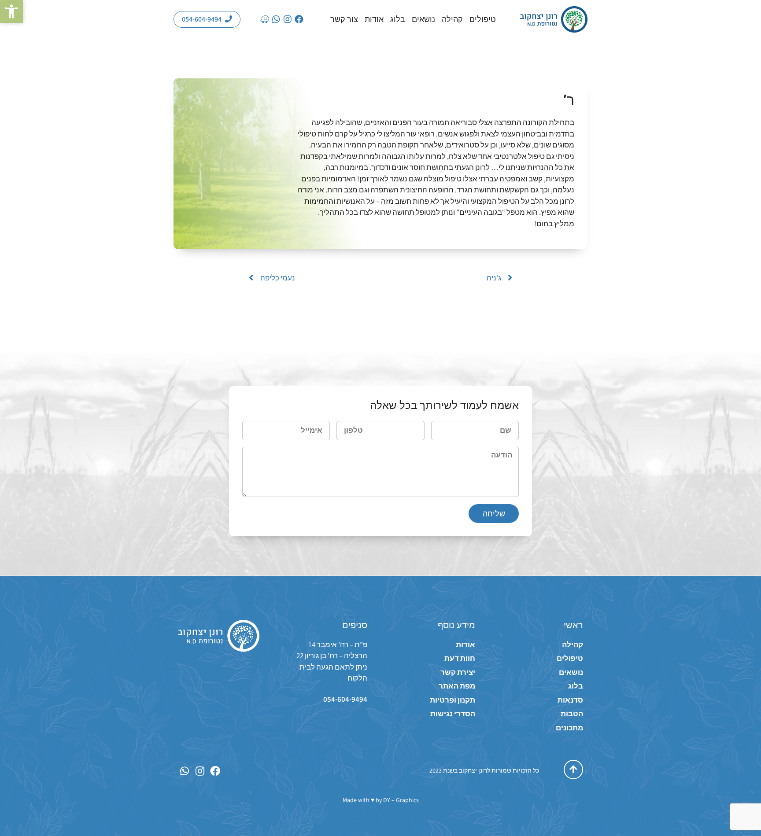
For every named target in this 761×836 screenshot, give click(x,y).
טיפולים (482, 19)
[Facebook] (299, 19)
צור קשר (344, 19)
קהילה (452, 19)
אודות (374, 19)
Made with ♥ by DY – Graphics (381, 800)
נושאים (423, 19)
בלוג (397, 19)
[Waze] (264, 19)
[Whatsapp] (276, 19)
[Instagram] (287, 19)
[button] (11, 11)
